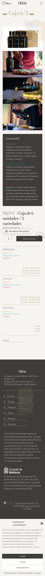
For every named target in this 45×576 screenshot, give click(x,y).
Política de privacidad (25, 573)
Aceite (8, 412)
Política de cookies (10, 573)
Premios (9, 418)
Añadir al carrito (29, 238)
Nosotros (10, 407)
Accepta (22, 556)
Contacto (10, 424)
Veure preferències (22, 568)
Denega (22, 562)
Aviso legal (37, 573)
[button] (42, 523)
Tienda (6, 340)
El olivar (9, 396)
